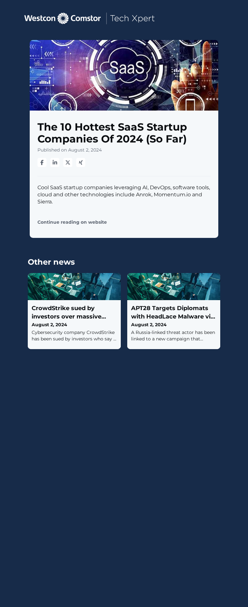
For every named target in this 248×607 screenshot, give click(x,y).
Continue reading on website (72, 222)
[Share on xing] (80, 162)
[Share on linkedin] (54, 162)
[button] (10, 18)
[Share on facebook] (41, 162)
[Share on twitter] (67, 162)
